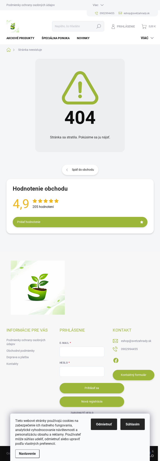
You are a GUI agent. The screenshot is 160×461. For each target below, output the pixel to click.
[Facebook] (116, 360)
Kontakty (12, 363)
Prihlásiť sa (92, 388)
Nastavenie (27, 454)
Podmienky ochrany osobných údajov (30, 5)
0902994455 (129, 349)
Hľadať (98, 26)
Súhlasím (133, 424)
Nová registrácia (91, 401)
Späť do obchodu (83, 169)
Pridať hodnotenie (28, 222)
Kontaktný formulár (133, 375)
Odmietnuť (104, 424)
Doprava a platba (17, 357)
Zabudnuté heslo (82, 412)
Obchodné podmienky (20, 350)
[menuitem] (22, 38)
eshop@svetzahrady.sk (136, 341)
